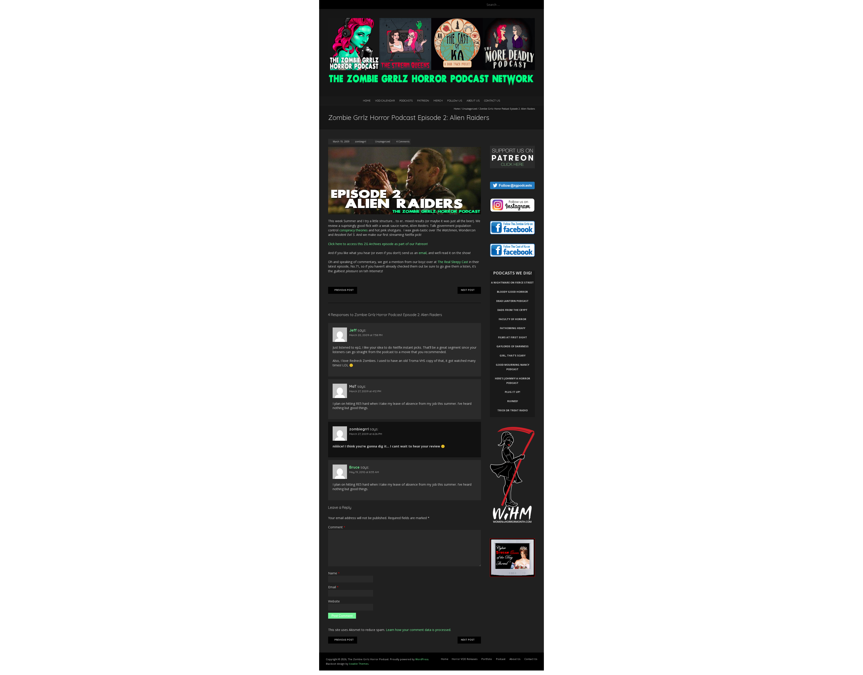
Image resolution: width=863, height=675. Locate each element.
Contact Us (492, 100)
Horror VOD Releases (464, 659)
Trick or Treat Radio (512, 410)
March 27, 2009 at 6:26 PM (365, 434)
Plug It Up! (512, 392)
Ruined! (512, 401)
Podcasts (406, 100)
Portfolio (486, 659)
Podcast (500, 659)
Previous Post (344, 290)
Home (367, 100)
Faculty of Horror (512, 319)
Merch (438, 100)
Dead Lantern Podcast (512, 301)
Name (334, 573)
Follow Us (454, 100)
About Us (473, 100)
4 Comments (402, 141)
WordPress (421, 659)
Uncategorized (469, 108)
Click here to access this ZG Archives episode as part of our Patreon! (378, 244)
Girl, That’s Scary (512, 355)
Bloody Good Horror (512, 291)
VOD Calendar (385, 100)
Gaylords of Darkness (512, 346)
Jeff (353, 330)
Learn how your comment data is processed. (418, 630)
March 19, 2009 (340, 141)
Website (334, 601)
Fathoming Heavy (512, 328)
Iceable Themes (358, 663)
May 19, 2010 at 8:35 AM (364, 472)
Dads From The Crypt (512, 310)
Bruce (354, 467)
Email (333, 587)
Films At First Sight (512, 337)
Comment (336, 527)
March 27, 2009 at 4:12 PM (365, 391)
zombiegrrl (360, 141)
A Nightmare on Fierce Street (512, 282)
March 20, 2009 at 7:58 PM (366, 335)
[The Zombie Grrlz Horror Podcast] (431, 20)
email (423, 253)
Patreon (423, 100)
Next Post (468, 290)
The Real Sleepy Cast (453, 262)
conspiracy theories (353, 230)
